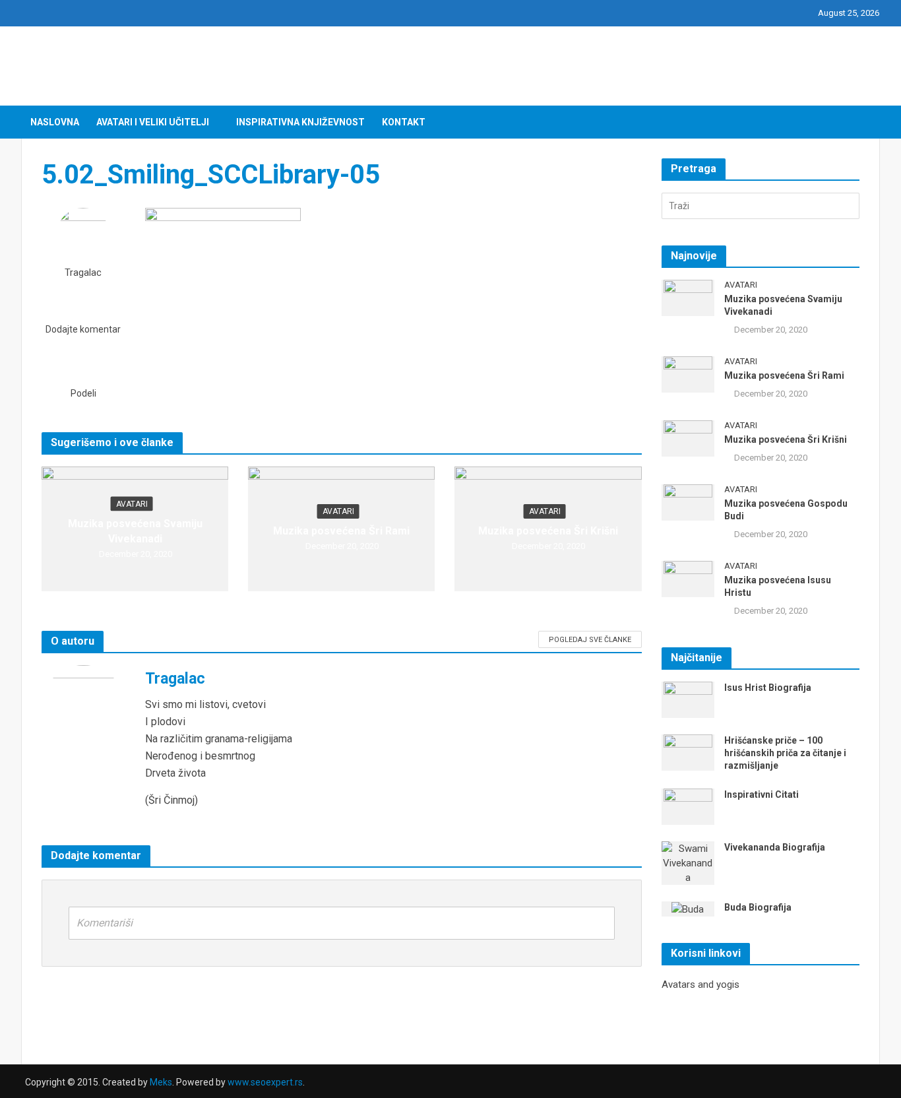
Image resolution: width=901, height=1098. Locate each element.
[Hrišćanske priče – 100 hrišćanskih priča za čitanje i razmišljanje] (688, 752)
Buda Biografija (758, 907)
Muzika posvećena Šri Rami (341, 531)
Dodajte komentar (83, 329)
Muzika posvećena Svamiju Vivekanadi (135, 531)
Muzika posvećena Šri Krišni (548, 531)
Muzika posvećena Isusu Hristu (777, 586)
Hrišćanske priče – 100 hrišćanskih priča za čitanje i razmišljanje (785, 753)
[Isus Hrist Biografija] (688, 699)
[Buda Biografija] (687, 909)
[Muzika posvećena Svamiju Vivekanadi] (688, 297)
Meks (161, 1082)
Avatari (132, 504)
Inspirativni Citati (761, 794)
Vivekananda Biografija (774, 847)
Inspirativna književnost (300, 122)
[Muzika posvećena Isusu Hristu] (688, 578)
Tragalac (83, 272)
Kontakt (403, 122)
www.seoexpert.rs (265, 1082)
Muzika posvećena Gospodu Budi (786, 509)
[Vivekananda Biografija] (688, 862)
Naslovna (54, 122)
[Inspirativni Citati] (688, 806)
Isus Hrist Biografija (767, 687)
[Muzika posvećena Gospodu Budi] (688, 501)
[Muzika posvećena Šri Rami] (688, 373)
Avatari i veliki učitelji (152, 122)
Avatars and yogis (700, 984)
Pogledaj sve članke (590, 639)
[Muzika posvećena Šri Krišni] (688, 437)
